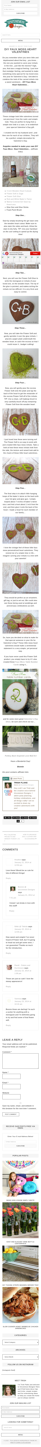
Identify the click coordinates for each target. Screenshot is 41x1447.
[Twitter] (5, 791)
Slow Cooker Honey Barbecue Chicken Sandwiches (20, 1327)
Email (5, 1083)
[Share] (18, 821)
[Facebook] (8, 791)
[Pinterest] (9, 794)
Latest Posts (17, 778)
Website (5, 1093)
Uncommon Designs (20, 23)
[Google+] (11, 791)
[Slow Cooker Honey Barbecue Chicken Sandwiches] (20, 1305)
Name (5, 1072)
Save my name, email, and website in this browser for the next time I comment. (19, 1107)
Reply (8, 878)
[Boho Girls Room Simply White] (20, 1179)
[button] (20, 40)
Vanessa (18, 999)
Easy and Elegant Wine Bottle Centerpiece (20, 1242)
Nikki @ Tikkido (21, 926)
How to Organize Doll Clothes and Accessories (29, 837)
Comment (7, 1052)
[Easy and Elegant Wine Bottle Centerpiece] (20, 1220)
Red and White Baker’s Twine (19, 199)
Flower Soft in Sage (15, 194)
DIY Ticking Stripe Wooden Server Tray (21, 1285)
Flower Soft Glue (14, 196)
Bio (6, 778)
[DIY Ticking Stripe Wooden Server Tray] (20, 1264)
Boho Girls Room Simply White (20, 1200)
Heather (18, 860)
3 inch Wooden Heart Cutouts (19, 191)
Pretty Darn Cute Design (20, 1442)
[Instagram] (6, 794)
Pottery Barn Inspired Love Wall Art (20, 756)
